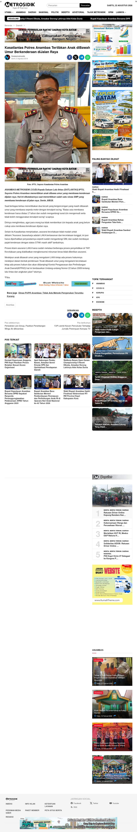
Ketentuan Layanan (50, 805)
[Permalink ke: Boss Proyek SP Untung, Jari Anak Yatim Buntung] (112, 395)
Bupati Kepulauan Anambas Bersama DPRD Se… (115, 210)
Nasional (107, 554)
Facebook (77, 803)
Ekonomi (100, 302)
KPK (98, 297)
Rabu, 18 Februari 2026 (104, 716)
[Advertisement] (47, 437)
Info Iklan (30, 803)
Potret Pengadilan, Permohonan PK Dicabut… (111, 354)
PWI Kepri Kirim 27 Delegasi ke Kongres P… (117, 557)
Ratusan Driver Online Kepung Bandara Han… (115, 513)
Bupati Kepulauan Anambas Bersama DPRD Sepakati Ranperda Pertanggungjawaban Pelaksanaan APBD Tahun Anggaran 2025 (17, 397)
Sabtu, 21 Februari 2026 (104, 683)
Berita (106, 510)
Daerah (95, 187)
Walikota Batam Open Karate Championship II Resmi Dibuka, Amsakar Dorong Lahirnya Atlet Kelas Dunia (77, 364)
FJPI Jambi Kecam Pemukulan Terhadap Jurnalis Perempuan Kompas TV (72, 325)
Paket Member (32, 810)
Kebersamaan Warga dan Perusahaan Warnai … (115, 524)
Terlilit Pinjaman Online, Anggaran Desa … (111, 378)
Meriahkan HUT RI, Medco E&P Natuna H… (116, 534)
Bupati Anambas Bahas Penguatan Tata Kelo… (112, 221)
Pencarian (85, 5)
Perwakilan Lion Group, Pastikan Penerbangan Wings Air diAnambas (25, 325)
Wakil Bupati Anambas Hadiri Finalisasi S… (110, 190)
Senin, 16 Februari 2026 (104, 748)
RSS (75, 807)
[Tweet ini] (75, 57)
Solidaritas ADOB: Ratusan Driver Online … (116, 544)
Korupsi (100, 292)
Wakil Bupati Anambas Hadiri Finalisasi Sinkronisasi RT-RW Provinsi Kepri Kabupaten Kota (77, 395)
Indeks (9, 803)
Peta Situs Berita (53, 810)
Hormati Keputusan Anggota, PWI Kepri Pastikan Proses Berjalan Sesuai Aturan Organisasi (18, 364)
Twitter (95, 803)
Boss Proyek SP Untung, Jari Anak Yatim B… (111, 401)
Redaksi (10, 817)
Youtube (116, 803)
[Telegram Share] (81, 57)
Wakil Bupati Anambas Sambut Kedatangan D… (116, 231)
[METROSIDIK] (20, 5)
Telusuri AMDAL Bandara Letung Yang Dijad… (110, 425)
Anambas (10, 304)
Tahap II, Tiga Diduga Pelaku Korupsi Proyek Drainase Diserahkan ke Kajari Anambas (109, 677)
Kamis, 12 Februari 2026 (104, 781)
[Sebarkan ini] (69, 57)
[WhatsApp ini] (87, 57)
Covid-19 (100, 288)
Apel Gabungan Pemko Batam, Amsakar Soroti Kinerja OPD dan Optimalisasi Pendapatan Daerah (45, 365)
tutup (22, 818)
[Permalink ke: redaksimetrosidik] (7, 57)
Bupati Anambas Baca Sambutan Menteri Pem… (113, 200)
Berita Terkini (101, 349)
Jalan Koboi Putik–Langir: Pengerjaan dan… (107, 330)
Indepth (98, 327)
